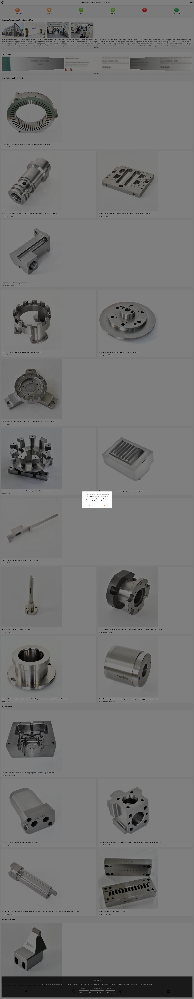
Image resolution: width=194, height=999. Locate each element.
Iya (104, 505)
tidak (89, 505)
